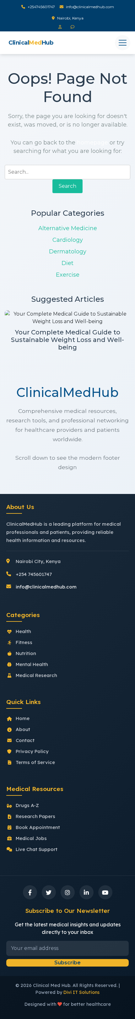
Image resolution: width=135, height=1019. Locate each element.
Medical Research (36, 675)
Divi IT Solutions (81, 992)
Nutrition (26, 653)
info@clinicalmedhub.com (90, 6)
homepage (92, 142)
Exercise (67, 274)
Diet (67, 263)
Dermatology (67, 251)
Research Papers (35, 816)
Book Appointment (38, 827)
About (23, 729)
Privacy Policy (32, 751)
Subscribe (67, 963)
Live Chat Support (36, 849)
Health (23, 631)
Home (23, 718)
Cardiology (67, 239)
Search (67, 186)
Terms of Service (35, 762)
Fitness (24, 642)
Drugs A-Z (27, 805)
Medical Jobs (31, 838)
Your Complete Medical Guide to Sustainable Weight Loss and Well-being (67, 339)
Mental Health (32, 664)
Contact (25, 740)
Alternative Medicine (67, 228)
